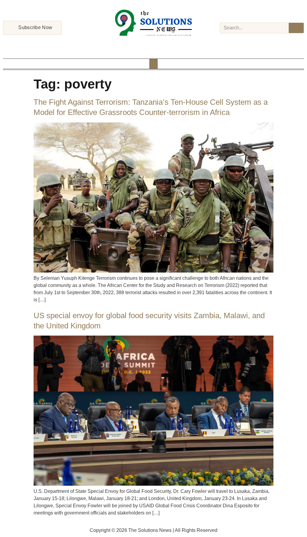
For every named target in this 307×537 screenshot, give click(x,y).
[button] (153, 64)
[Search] (296, 28)
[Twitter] (153, 44)
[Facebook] (138, 44)
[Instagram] (145, 44)
